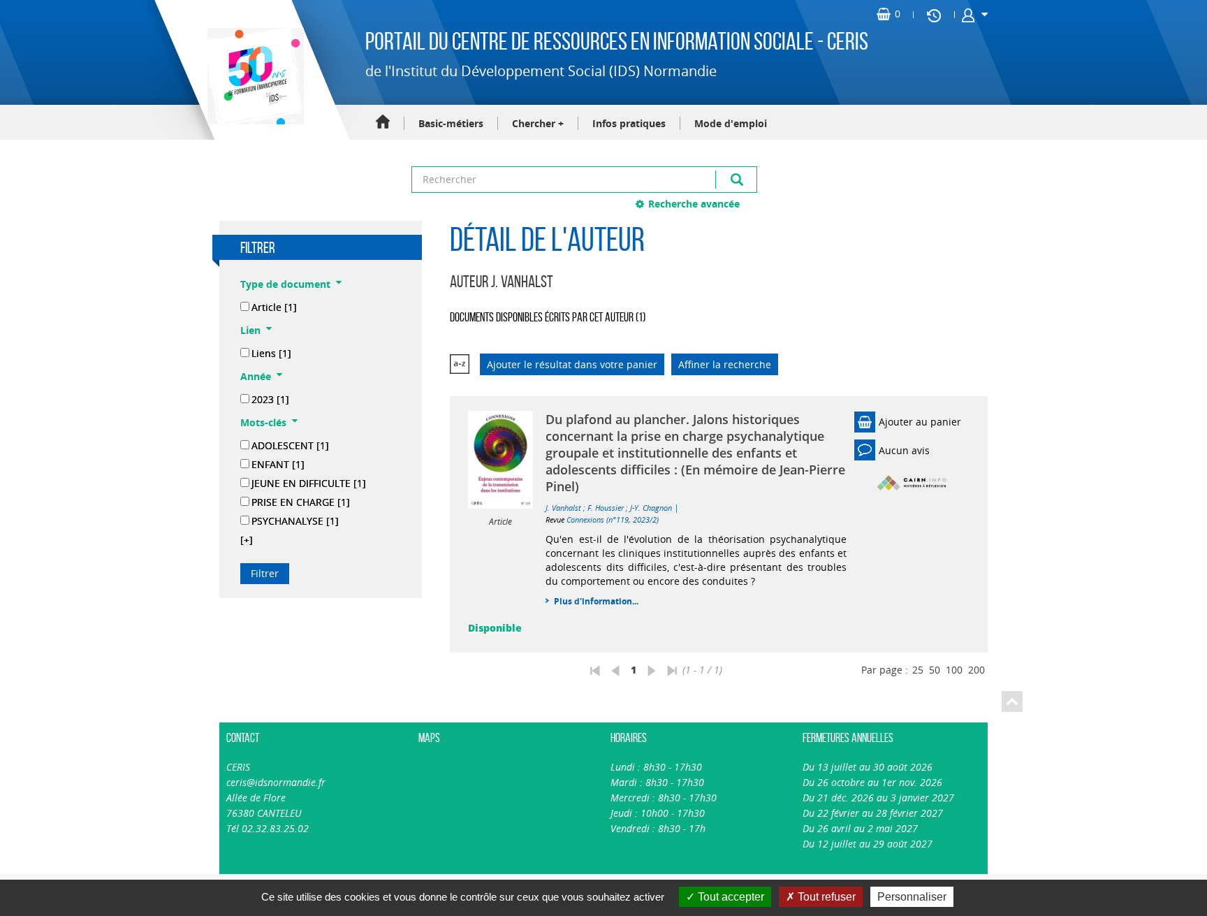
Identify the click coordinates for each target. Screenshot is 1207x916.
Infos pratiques (629, 123)
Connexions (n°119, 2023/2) (612, 519)
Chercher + (538, 123)
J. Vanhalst (563, 507)
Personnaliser (911, 897)
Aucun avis (904, 450)
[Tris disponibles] (459, 364)
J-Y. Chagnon (651, 507)
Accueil (383, 122)
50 (934, 669)
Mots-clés (263, 422)
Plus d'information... (596, 601)
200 (976, 669)
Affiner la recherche (724, 364)
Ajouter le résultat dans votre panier (572, 364)
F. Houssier (605, 507)
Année (255, 376)
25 (917, 669)
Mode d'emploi (730, 123)
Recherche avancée (694, 203)
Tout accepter (729, 897)
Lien (250, 330)
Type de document (285, 284)
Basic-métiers (450, 123)
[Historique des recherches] (934, 14)
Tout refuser (825, 897)
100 (954, 669)
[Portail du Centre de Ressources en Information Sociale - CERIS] (253, 76)
